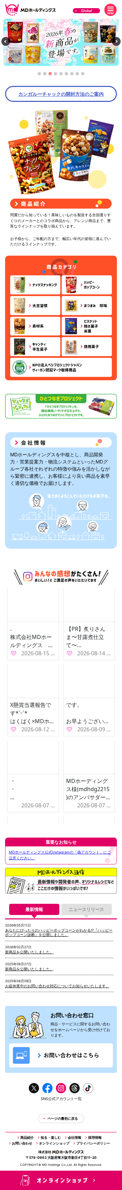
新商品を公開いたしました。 (29, 952)
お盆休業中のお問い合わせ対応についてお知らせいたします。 (57, 986)
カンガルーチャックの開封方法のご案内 (61, 94)
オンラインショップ (54, 1143)
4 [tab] (55, 75)
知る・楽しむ (51, 1137)
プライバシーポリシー (93, 1143)
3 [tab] (50, 75)
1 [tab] (39, 75)
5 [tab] (61, 75)
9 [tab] (82, 75)
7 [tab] (71, 75)
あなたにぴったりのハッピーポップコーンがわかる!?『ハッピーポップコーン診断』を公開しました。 (59, 932)
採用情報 (95, 1137)
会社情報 (74, 1137)
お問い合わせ (22, 1143)
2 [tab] (44, 75)
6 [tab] (66, 75)
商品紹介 (27, 1137)
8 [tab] (77, 75)
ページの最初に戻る (62, 1118)
